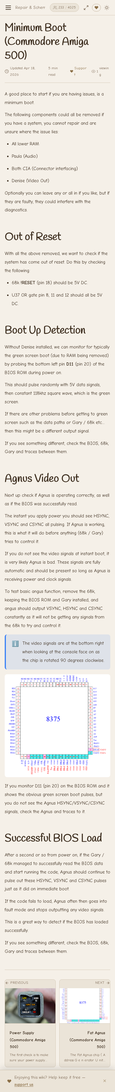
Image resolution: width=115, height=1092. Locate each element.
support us (23, 1084)
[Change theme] (106, 7)
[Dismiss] (104, 1081)
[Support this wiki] (96, 7)
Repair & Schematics (34, 7)
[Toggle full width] (86, 7)
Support (80, 71)
